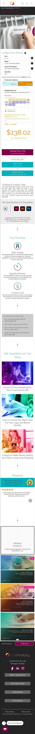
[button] (3, 3)
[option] (10, 83)
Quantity (7, 72)
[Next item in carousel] (30, 500)
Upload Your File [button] (17, 152)
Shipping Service (10, 90)
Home (2, 8)
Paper (6, 61)
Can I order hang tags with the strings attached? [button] (14, 320)
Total (10, 124)
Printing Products (9, 8)
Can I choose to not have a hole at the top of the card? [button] (16, 328)
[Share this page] (25, 53)
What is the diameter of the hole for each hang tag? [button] (16, 334)
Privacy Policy (9, 712)
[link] (18, 138)
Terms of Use (25, 712)
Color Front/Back (10, 66)
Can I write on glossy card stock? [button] (16, 324)
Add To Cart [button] (17, 165)
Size (5, 56)
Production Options (11, 80)
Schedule (7, 95)
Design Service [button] (17, 173)
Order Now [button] (24, 644)
